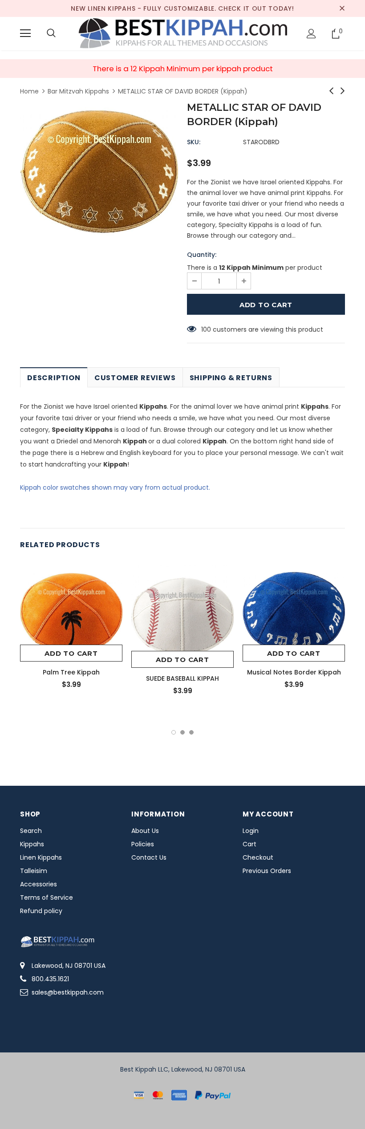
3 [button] (191, 732)
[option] (99, 171)
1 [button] (173, 732)
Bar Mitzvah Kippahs (78, 91)
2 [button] (182, 732)
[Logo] (182, 33)
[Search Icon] (51, 33)
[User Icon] (311, 33)
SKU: (193, 142)
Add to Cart (71, 653)
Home (29, 91)
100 (206, 329)
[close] (341, 8)
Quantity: (201, 254)
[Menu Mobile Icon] (25, 33)
